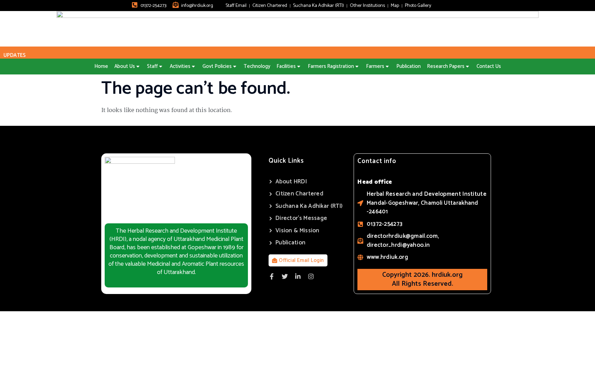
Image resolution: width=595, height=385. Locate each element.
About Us (124, 66)
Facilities (286, 66)
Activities (180, 66)
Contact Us (489, 66)
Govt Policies (217, 66)
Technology (257, 66)
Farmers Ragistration (331, 66)
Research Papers (445, 66)
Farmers (375, 66)
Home (101, 66)
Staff (152, 66)
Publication (408, 66)
